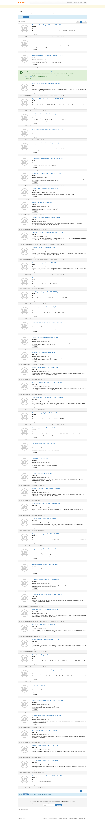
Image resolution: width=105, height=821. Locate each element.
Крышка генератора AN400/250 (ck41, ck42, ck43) (46, 639)
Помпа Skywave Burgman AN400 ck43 (42, 655)
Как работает (69, 2)
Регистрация (58, 805)
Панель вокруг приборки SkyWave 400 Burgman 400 (46, 428)
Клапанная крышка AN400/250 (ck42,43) (43, 624)
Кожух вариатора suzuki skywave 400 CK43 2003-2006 (47, 382)
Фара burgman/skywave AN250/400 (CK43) (44, 114)
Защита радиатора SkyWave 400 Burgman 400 (45, 413)
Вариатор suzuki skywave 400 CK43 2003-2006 (45, 367)
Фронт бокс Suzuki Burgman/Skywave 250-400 (45, 609)
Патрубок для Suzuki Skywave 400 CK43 (43, 247)
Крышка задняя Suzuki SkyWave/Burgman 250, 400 (46, 173)
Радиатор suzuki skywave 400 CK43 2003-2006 (45, 761)
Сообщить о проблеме (63, 818)
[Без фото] (24, 28)
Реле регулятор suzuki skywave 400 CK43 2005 (45, 337)
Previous (78, 21)
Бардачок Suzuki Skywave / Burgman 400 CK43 (45, 188)
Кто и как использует (78, 2)
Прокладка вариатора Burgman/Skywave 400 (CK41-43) (47, 232)
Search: (19, 21)
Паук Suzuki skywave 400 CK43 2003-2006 (44, 443)
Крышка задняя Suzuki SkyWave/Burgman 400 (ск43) (47, 143)
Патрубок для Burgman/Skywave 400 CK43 (44, 263)
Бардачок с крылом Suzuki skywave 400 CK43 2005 (46, 488)
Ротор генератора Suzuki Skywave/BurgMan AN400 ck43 (47, 670)
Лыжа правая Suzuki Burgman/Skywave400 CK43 (45, 40)
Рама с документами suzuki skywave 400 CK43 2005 (46, 715)
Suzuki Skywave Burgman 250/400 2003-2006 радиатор (47, 292)
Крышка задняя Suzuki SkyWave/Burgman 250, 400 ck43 (47, 158)
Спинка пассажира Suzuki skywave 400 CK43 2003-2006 (47, 700)
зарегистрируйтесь (29, 76)
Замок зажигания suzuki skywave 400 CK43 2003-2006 (47, 776)
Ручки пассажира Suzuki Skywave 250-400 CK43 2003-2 (47, 398)
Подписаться (25, 16)
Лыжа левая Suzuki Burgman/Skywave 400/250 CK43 (46, 25)
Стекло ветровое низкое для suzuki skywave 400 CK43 (47, 129)
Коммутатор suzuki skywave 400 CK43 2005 (44, 352)
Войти (85, 2)
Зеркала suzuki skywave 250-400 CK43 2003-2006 (46, 503)
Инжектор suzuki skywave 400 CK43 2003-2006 (45, 745)
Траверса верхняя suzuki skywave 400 (42, 202)
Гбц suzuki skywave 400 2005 (40, 458)
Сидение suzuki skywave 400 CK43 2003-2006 (45, 564)
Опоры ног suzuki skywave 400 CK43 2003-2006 (45, 534)
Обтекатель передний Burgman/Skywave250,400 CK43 (47, 55)
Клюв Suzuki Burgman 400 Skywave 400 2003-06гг (46, 83)
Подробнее (35, 34)
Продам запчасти (37, 278)
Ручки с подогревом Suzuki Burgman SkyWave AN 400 (47, 307)
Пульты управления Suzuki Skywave (42, 473)
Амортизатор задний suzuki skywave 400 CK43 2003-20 (47, 549)
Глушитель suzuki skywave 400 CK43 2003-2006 (45, 579)
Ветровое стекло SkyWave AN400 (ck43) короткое (46, 217)
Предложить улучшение (73, 818)
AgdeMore (52, 71)
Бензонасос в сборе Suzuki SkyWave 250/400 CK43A (47, 594)
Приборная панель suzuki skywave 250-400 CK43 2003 (47, 322)
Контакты (81, 818)
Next (85, 21)
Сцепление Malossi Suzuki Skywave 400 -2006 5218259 (47, 99)
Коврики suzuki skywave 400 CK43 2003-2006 (44, 730)
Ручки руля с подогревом (39, 685)
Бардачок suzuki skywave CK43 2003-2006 (44, 519)
